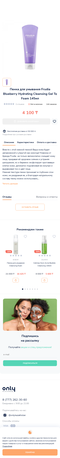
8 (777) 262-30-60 (14, 400)
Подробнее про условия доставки (16, 134)
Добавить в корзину (28, 121)
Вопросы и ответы (47, 197)
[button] (22, 289)
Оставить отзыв (30, 207)
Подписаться (30, 363)
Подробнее (7, 446)
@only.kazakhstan (17, 415)
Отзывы (7, 197)
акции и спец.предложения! (36, 347)
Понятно (30, 452)
